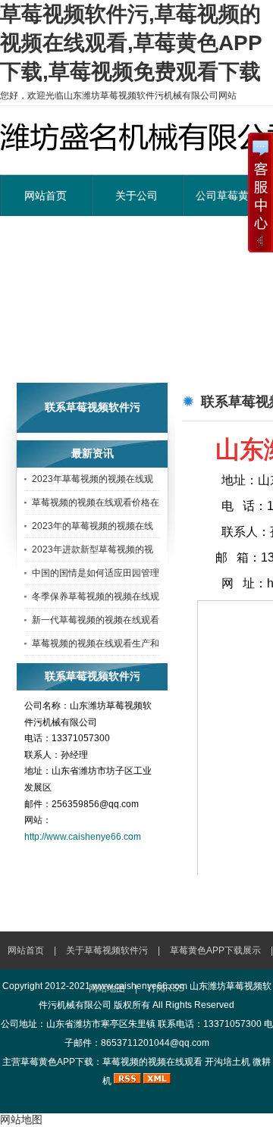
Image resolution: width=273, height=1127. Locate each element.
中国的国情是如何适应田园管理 (95, 573)
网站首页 (45, 195)
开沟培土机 (227, 1062)
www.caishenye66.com (140, 986)
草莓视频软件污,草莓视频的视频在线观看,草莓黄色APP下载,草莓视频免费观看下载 (131, 42)
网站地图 (21, 1119)
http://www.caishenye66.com (82, 836)
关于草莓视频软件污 (107, 950)
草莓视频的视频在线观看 (152, 1062)
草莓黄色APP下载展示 (215, 950)
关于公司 (136, 195)
